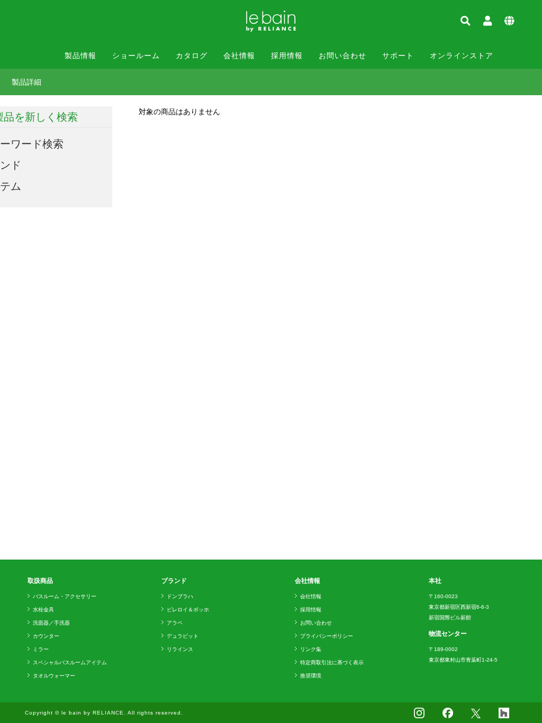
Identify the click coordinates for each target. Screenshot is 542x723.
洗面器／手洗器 (51, 623)
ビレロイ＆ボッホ (188, 609)
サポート (398, 55)
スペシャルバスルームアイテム (70, 662)
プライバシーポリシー (326, 636)
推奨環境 (310, 676)
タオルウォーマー (54, 676)
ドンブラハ (180, 596)
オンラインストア (461, 55)
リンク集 (310, 649)
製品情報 (80, 55)
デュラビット (182, 636)
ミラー (41, 649)
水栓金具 (43, 609)
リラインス (180, 649)
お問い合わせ (342, 55)
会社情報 (239, 55)
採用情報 (287, 55)
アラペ (175, 623)
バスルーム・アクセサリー (64, 596)
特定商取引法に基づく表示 (332, 662)
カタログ (191, 55)
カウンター (46, 636)
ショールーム (136, 55)
